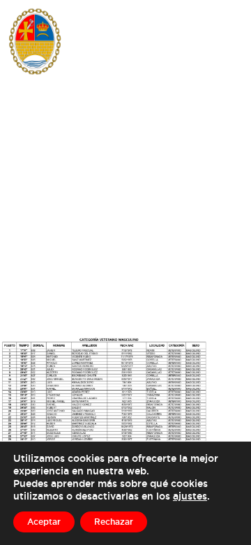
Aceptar (44, 521)
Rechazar (113, 521)
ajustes (190, 495)
